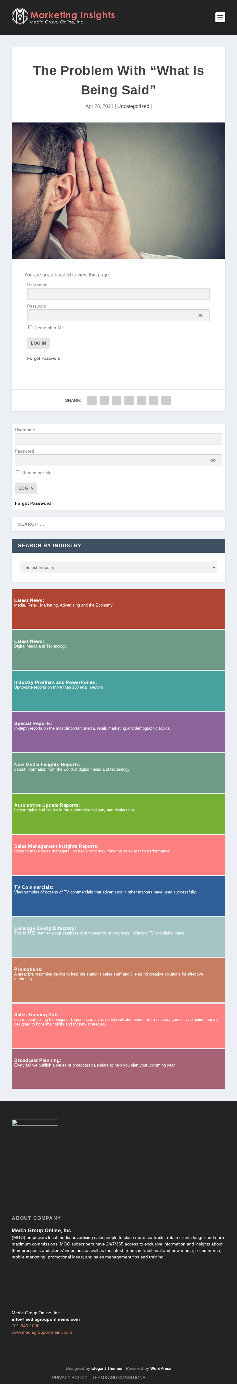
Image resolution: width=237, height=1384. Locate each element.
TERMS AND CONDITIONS (118, 1377)
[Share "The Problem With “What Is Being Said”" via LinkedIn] (141, 400)
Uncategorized (133, 106)
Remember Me (48, 327)
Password (36, 306)
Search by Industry (49, 545)
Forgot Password (43, 358)
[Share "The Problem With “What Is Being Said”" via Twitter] (104, 400)
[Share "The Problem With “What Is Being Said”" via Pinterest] (129, 400)
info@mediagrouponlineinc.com (46, 1319)
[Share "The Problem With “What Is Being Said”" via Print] (166, 400)
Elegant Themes (106, 1368)
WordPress (160, 1368)
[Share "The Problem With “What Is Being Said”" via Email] (154, 400)
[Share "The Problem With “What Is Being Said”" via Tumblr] (116, 400)
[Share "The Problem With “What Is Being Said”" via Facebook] (92, 400)
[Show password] (200, 315)
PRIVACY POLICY (69, 1377)
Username (37, 284)
